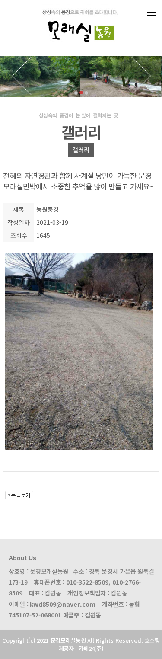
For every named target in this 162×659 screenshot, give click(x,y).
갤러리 (81, 149)
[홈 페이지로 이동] (81, 49)
